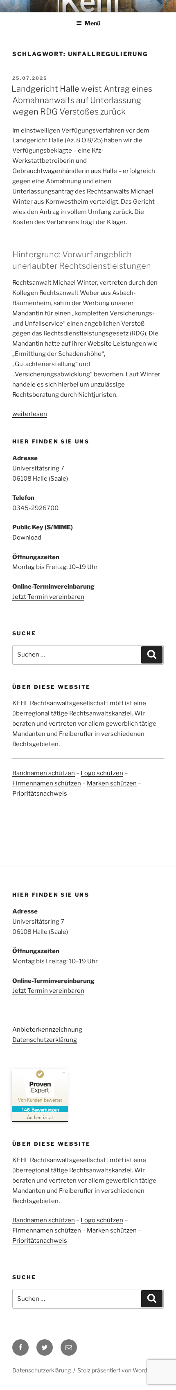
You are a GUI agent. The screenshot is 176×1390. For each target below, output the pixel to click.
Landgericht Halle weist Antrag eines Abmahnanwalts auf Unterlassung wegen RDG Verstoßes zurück (81, 100)
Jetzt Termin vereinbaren (48, 597)
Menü (92, 23)
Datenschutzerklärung (44, 1040)
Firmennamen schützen (46, 783)
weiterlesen (29, 414)
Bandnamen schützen (43, 773)
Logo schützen (102, 773)
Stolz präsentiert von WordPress (119, 1370)
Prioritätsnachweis (39, 793)
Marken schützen (112, 783)
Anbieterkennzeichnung (47, 1029)
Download (26, 537)
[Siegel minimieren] (64, 1073)
